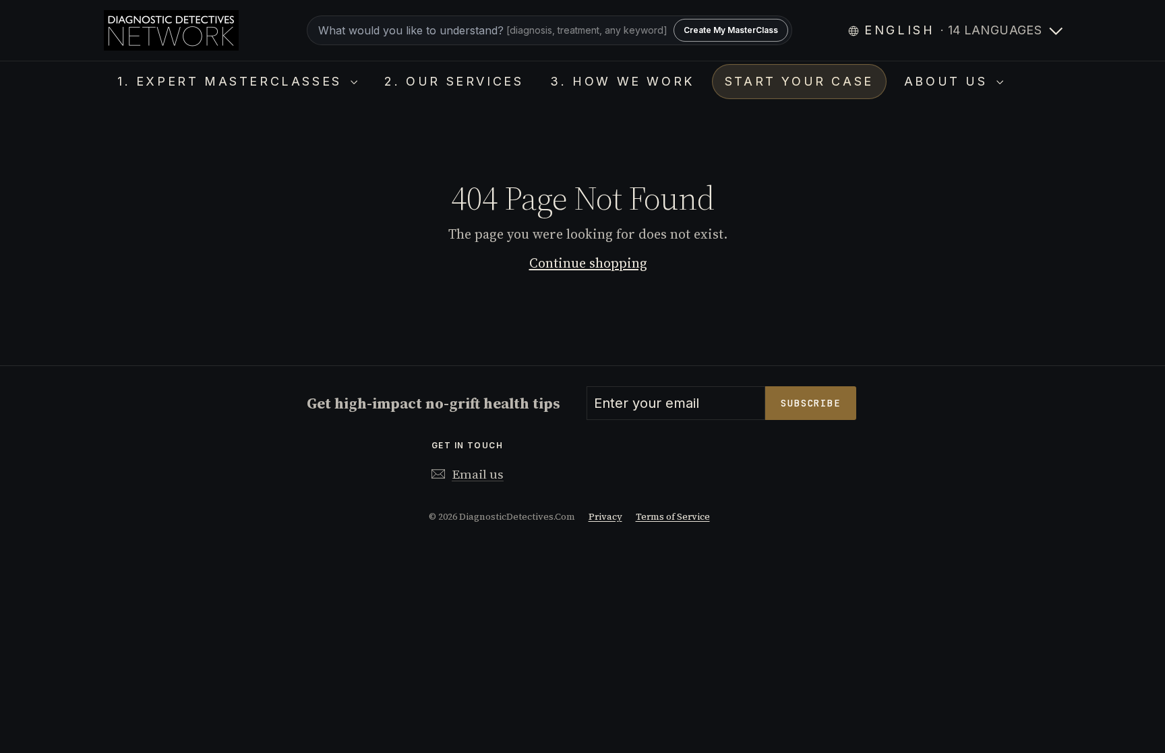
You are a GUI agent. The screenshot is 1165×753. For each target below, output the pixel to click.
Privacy (605, 516)
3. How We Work (622, 81)
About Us (948, 81)
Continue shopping (588, 262)
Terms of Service (673, 516)
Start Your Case (799, 81)
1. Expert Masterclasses (232, 81)
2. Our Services (453, 81)
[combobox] (549, 30)
